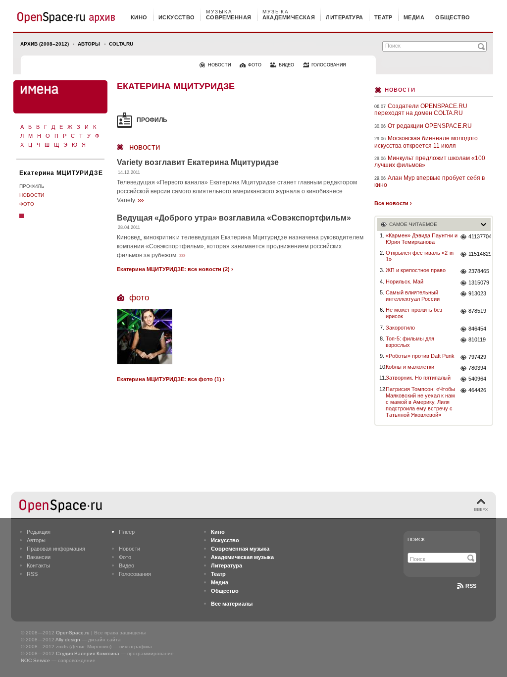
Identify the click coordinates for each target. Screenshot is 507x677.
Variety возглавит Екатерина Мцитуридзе (198, 162)
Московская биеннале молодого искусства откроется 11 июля (426, 142)
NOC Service (35, 660)
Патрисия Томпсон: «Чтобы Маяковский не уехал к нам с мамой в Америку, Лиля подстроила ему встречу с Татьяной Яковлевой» (420, 402)
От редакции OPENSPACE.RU (430, 125)
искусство (176, 17)
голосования (328, 64)
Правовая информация (56, 549)
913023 (477, 293)
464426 (477, 390)
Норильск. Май (404, 281)
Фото (26, 204)
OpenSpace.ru (73, 632)
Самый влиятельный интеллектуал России (413, 295)
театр (383, 17)
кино (139, 17)
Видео (126, 565)
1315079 (478, 282)
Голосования (135, 574)
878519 (477, 311)
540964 (477, 379)
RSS (32, 574)
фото (254, 64)
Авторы (89, 44)
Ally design (67, 639)
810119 (477, 339)
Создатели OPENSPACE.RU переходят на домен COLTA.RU (420, 109)
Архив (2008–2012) (44, 44)
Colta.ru (121, 44)
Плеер (127, 532)
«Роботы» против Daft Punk (420, 356)
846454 (477, 329)
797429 (477, 357)
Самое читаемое (413, 224)
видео (286, 64)
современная (229, 17)
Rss (470, 586)
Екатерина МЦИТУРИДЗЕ (61, 172)
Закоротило (400, 328)
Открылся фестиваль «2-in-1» (421, 256)
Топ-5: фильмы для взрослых (410, 342)
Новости (31, 195)
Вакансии (39, 557)
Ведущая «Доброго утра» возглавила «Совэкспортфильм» (234, 218)
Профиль (32, 186)
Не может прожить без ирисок (414, 313)
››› (141, 200)
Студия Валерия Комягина (87, 653)
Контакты (38, 565)
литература (344, 17)
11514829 (479, 254)
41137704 (479, 236)
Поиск (416, 539)
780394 (477, 368)
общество (452, 17)
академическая (288, 17)
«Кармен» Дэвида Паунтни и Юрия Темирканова (421, 238)
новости (219, 64)
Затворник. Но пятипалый (418, 378)
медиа (414, 17)
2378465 (478, 271)
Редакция (39, 532)
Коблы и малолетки (410, 367)
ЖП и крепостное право (416, 270)
